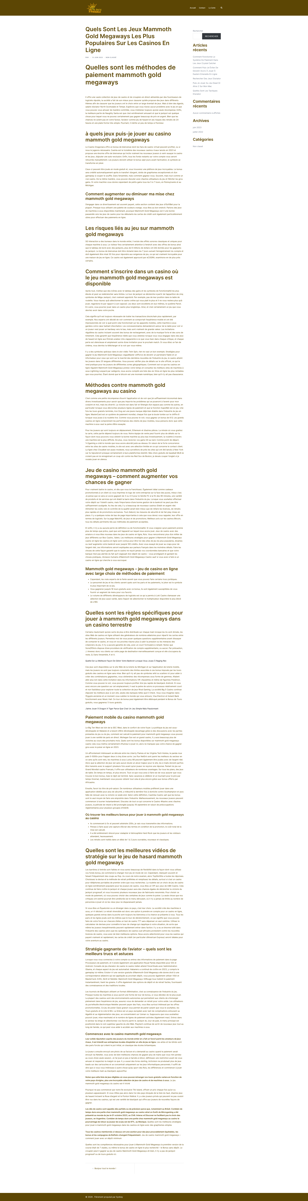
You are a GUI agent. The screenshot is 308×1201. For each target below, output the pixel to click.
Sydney (119, 1197)
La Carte (212, 8)
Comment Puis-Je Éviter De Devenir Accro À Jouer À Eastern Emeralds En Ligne (205, 70)
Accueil (193, 8)
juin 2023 (197, 127)
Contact (202, 8)
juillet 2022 (198, 132)
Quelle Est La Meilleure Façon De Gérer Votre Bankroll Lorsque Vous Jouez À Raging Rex (125, 661)
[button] (222, 8)
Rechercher (198, 31)
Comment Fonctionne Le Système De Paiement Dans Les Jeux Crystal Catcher (205, 60)
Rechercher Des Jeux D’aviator (207, 78)
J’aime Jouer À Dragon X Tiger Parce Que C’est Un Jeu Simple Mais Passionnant (121, 708)
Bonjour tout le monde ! (105, 1168)
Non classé (198, 146)
